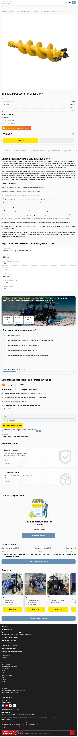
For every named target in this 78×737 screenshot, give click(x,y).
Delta (74, 111)
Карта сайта (5, 688)
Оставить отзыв (38, 536)
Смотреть (12, 609)
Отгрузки (4, 679)
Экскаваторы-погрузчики (10, 637)
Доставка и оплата (7, 662)
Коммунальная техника (9, 645)
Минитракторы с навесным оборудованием (16, 634)
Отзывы (4, 681)
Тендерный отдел (6, 668)
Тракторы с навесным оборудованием (15, 632)
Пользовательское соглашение (10, 692)
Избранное (5, 673)
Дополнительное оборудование (12, 651)
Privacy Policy (32, 733)
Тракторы (5, 626)
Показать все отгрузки (38, 618)
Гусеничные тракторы (9, 640)
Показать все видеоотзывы (38, 561)
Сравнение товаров (7, 675)
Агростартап (5, 686)
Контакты (4, 684)
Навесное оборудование (23, 11)
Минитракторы (7, 629)
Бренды (4, 670)
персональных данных (30, 429)
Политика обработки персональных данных (13, 690)
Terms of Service (43, 733)
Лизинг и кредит (6, 664)
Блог (3, 677)
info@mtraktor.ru (7, 702)
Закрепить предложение (12, 425)
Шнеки (35, 11)
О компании (5, 657)
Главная (4, 11)
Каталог (11, 11)
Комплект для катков (9, 648)
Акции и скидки (6, 660)
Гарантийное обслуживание (9, 666)
